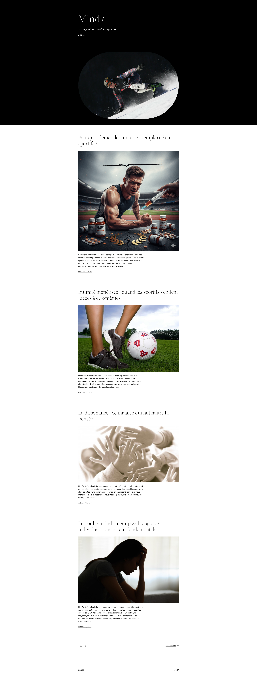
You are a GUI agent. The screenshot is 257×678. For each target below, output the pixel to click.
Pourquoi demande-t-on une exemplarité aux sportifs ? (125, 140)
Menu (82, 35)
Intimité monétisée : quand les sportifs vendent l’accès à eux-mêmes (128, 295)
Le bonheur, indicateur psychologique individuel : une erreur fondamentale (118, 526)
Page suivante (172, 645)
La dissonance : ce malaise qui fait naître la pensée (123, 416)
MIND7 (81, 670)
